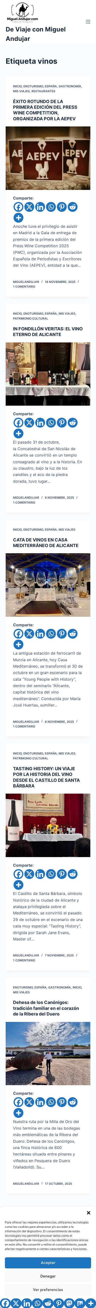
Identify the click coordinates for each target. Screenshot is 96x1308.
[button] (88, 1212)
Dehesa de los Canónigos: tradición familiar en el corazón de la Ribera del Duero (46, 1008)
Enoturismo (33, 86)
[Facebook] (18, 207)
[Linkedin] (40, 207)
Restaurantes (43, 91)
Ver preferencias (48, 1289)
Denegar (48, 1276)
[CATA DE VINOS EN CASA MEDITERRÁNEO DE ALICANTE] (48, 584)
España (51, 86)
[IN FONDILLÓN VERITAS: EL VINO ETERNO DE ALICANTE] (48, 374)
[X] (29, 207)
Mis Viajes (21, 91)
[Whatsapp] (51, 207)
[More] (18, 218)
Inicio (17, 86)
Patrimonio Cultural (30, 318)
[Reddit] (73, 207)
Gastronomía (70, 86)
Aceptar (48, 1262)
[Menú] (88, 21)
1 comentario (24, 286)
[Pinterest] (62, 207)
